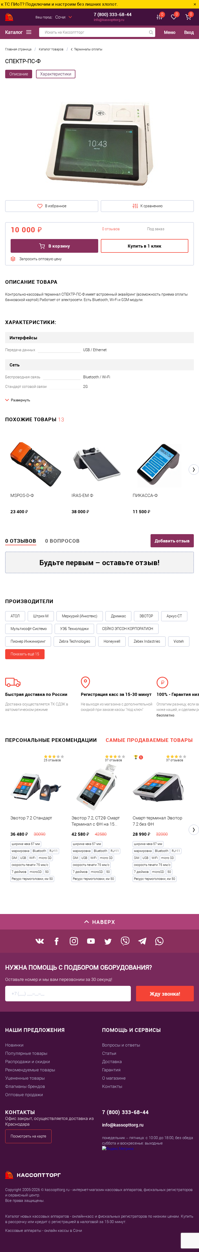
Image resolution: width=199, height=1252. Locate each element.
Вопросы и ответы (121, 1045)
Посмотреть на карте (28, 1136)
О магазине (114, 1078)
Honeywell (112, 641)
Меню (169, 32)
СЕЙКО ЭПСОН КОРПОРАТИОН (127, 629)
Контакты (112, 1086)
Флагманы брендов (25, 1086)
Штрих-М (40, 616)
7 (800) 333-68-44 (113, 14)
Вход (189, 32)
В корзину (58, 246)
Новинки (14, 1045)
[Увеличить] (99, 140)
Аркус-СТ (174, 616)
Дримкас (118, 616)
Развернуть (20, 400)
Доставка (112, 1061)
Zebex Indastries (147, 641)
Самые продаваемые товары (149, 739)
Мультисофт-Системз (29, 629)
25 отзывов (52, 760)
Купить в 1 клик (144, 246)
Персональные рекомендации (51, 739)
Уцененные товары (25, 1078)
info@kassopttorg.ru (109, 19)
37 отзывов (113, 760)
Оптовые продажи (24, 1094)
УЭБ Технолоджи (74, 629)
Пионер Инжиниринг (28, 641)
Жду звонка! (165, 993)
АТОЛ (15, 616)
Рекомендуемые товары (30, 1069)
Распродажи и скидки (27, 1061)
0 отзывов (20, 540)
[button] (194, 469)
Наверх (103, 921)
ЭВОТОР (146, 616)
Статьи (109, 1053)
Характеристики (55, 74)
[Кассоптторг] (9, 17)
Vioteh (179, 641)
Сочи (60, 17)
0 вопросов (62, 540)
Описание (18, 74)
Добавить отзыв (172, 541)
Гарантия (111, 1069)
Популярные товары (26, 1053)
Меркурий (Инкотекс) (79, 616)
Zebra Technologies (74, 641)
